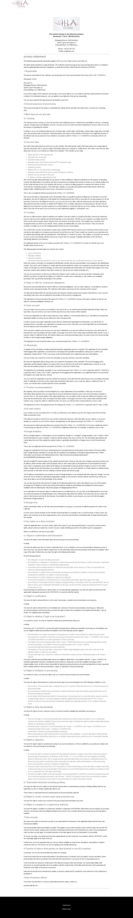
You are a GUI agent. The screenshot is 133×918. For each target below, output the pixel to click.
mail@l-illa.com (69, 51)
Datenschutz (66, 909)
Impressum (66, 905)
